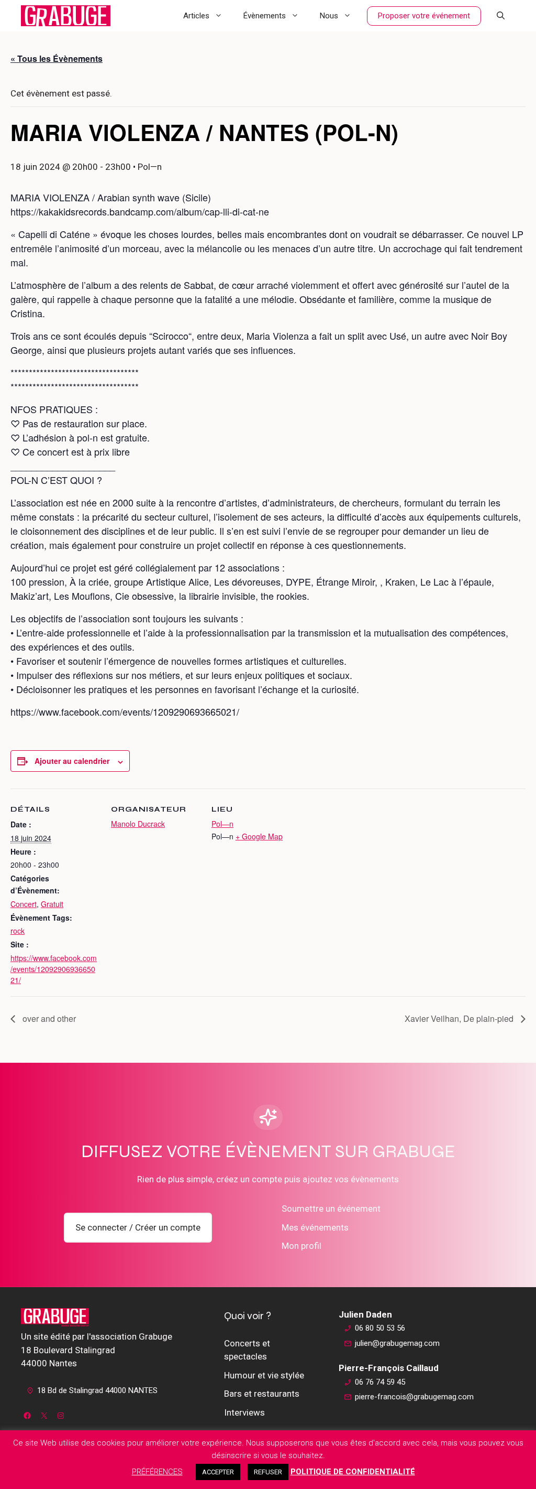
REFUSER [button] (268, 1472)
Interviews (244, 1412)
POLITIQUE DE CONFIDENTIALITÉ (353, 1471)
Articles (196, 15)
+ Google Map (259, 836)
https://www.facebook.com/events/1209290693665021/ (53, 969)
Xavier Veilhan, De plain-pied (460, 1018)
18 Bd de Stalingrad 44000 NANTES (97, 1390)
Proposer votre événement (424, 15)
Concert (23, 904)
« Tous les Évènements (56, 58)
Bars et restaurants (261, 1393)
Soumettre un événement (331, 1208)
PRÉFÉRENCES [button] (157, 1471)
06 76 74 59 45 (380, 1382)
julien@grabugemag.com (397, 1343)
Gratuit (52, 904)
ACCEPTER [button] (218, 1472)
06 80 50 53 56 (380, 1328)
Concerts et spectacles (247, 1350)
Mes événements (315, 1227)
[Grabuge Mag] (65, 15)
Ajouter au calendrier (72, 761)
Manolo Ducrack (138, 823)
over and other (48, 1018)
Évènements (264, 15)
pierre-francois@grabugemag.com (414, 1396)
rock (17, 930)
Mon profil (301, 1245)
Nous (329, 15)
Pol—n (222, 823)
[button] (500, 15)
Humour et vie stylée (264, 1375)
